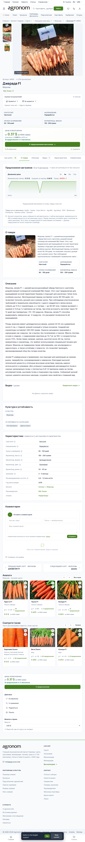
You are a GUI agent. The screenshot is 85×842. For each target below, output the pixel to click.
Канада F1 (62, 649)
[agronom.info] (19, 8)
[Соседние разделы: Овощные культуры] (51, 20)
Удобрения (70, 15)
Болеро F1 (62, 602)
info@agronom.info (12, 762)
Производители (50, 788)
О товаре (24, 158)
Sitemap (79, 832)
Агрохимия (48, 754)
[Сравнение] (74, 8)
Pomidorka (9, 212)
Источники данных (10, 812)
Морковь (58, 21)
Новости (24, 2)
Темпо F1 (34, 602)
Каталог (16, 2)
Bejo (32, 652)
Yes (47, 836)
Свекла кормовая (9, 785)
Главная (7, 2)
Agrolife (49, 210)
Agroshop (57, 210)
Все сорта (77, 577)
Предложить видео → (71, 385)
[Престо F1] (15, 590)
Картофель (59, 15)
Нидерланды (43, 496)
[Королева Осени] (15, 637)
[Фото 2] (7, 37)
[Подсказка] (15, 442)
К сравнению (14, 703)
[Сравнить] (25, 586)
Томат (15, 15)
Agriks (26, 210)
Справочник (42, 2)
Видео (46, 158)
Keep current (56, 836)
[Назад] (64, 577)
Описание (35, 158)
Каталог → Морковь (46, 487)
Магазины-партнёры (51, 792)
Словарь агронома (51, 785)
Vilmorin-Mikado (9, 605)
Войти (48, 536)
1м (61, 174)
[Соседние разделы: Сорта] (31, 20)
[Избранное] (68, 8)
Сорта (27, 21)
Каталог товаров (17, 21)
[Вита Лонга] (42, 637)
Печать (11, 712)
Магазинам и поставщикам (13, 816)
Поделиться (13, 708)
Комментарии (75, 158)
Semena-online (19, 212)
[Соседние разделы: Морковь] (63, 20)
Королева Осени (10, 649)
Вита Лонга (35, 649)
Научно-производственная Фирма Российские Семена (14, 653)
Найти (58, 8)
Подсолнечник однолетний (13, 781)
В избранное (11, 149)
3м (65, 174)
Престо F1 (8, 602)
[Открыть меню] (4, 8)
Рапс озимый (8, 792)
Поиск (46, 799)
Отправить (72, 536)
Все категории (49, 764)
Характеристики (60, 158)
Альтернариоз (12, 426)
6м (70, 174)
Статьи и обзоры (50, 774)
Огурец (79, 15)
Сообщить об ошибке (16, 557)
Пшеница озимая (9, 774)
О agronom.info (8, 809)
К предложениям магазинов (41, 144)
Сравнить (76, 149)
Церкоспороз (25, 426)
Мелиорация (48, 760)
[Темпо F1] (42, 590)
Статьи (33, 2)
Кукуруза (23, 15)
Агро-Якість (40, 210)
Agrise (32, 210)
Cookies (72, 832)
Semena (29, 212)
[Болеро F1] (69, 590)
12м (74, 174)
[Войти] (79, 8)
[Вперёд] (69, 577)
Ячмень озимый (9, 788)
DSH (63, 210)
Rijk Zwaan (43, 491)
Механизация (49, 757)
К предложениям (42, 687)
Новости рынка (49, 778)
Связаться (7, 823)
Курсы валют (49, 795)
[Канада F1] (69, 637)
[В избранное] (25, 583)
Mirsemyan (71, 210)
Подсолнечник (46, 15)
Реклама (6, 819)
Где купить (10, 158)
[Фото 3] (7, 47)
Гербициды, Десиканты (34, 15)
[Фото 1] (7, 28)
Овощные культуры (42, 21)
